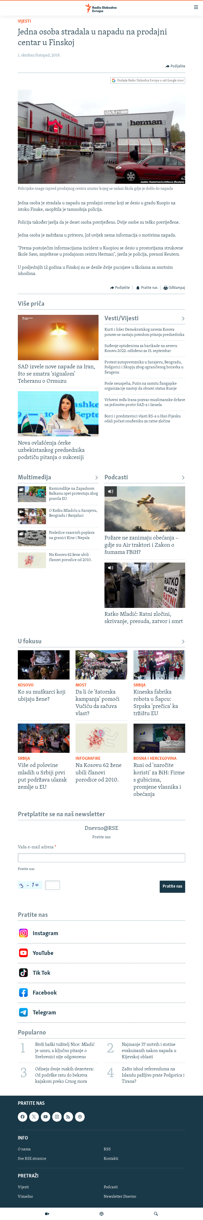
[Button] (175, 66)
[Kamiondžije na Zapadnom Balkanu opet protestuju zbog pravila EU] (32, 494)
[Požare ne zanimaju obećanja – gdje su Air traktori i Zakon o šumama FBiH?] (144, 509)
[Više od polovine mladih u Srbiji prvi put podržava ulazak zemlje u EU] (44, 738)
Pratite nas (172, 886)
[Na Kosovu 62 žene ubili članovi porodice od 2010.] (32, 560)
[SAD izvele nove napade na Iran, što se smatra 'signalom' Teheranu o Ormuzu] (58, 337)
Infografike (88, 759)
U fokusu (30, 641)
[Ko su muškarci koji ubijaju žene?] (44, 664)
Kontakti (111, 1159)
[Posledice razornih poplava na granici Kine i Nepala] (32, 538)
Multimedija (34, 477)
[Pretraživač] (156, 1214)
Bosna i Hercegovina (155, 759)
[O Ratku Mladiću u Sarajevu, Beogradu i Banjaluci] (32, 516)
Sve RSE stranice (32, 1159)
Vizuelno (25, 1197)
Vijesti (24, 21)
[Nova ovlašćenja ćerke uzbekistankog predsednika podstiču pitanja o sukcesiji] (58, 413)
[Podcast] (101, 1214)
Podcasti (116, 477)
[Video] (47, 1214)
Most (81, 685)
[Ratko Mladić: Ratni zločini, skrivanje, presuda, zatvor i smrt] (144, 585)
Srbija (139, 685)
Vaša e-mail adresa (37, 847)
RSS (107, 1149)
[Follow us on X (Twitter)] (34, 1117)
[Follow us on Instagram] (57, 1117)
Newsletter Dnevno (120, 1197)
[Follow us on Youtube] (45, 1117)
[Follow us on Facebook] (22, 1117)
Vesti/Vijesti (121, 318)
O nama (24, 1149)
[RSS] (68, 1117)
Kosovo (26, 685)
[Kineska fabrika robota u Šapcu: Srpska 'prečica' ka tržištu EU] (159, 664)
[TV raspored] (79, 1117)
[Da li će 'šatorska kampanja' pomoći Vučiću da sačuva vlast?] (101, 664)
